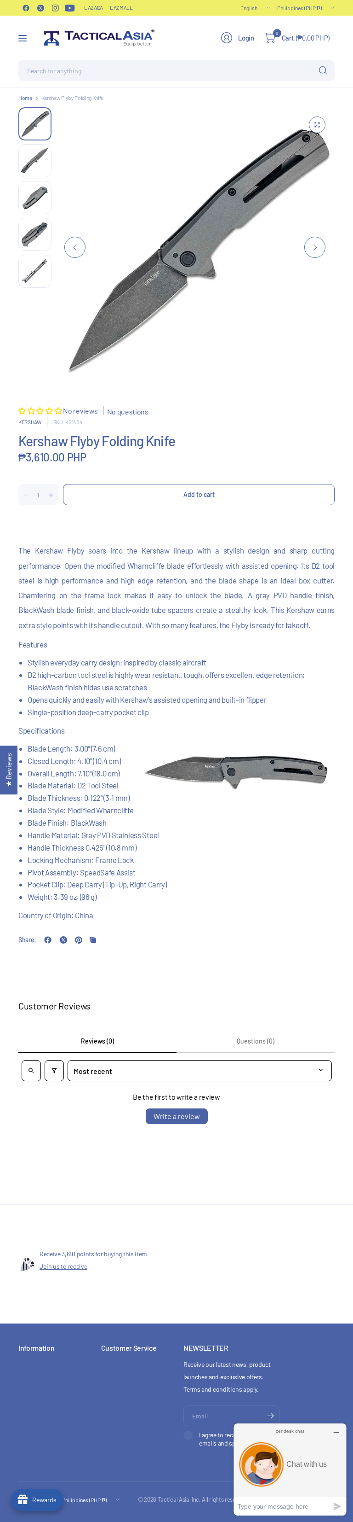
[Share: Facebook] (48, 940)
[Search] (323, 70)
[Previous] (74, 247)
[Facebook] (25, 7)
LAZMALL (121, 7)
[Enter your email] (270, 1415)
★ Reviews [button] (8, 770)
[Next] (314, 247)
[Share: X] (63, 940)
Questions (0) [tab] (255, 1041)
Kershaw (30, 422)
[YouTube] (70, 7)
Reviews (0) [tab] (97, 1041)
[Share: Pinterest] (79, 940)
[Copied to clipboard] (93, 940)
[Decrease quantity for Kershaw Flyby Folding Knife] (26, 495)
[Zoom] (317, 125)
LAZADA (93, 7)
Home (25, 97)
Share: (27, 940)
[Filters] (54, 1070)
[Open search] (31, 1070)
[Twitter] (40, 7)
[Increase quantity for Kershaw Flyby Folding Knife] (51, 495)
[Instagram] (55, 7)
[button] (40, 410)
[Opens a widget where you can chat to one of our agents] (290, 1469)
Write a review (177, 1116)
